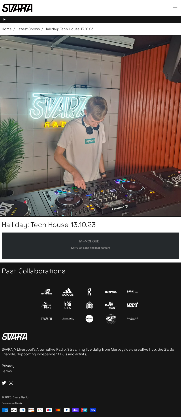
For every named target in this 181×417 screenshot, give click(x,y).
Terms (7, 371)
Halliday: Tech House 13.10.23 (69, 29)
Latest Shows (28, 29)
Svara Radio (20, 397)
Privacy (8, 365)
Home (7, 29)
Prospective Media (12, 403)
